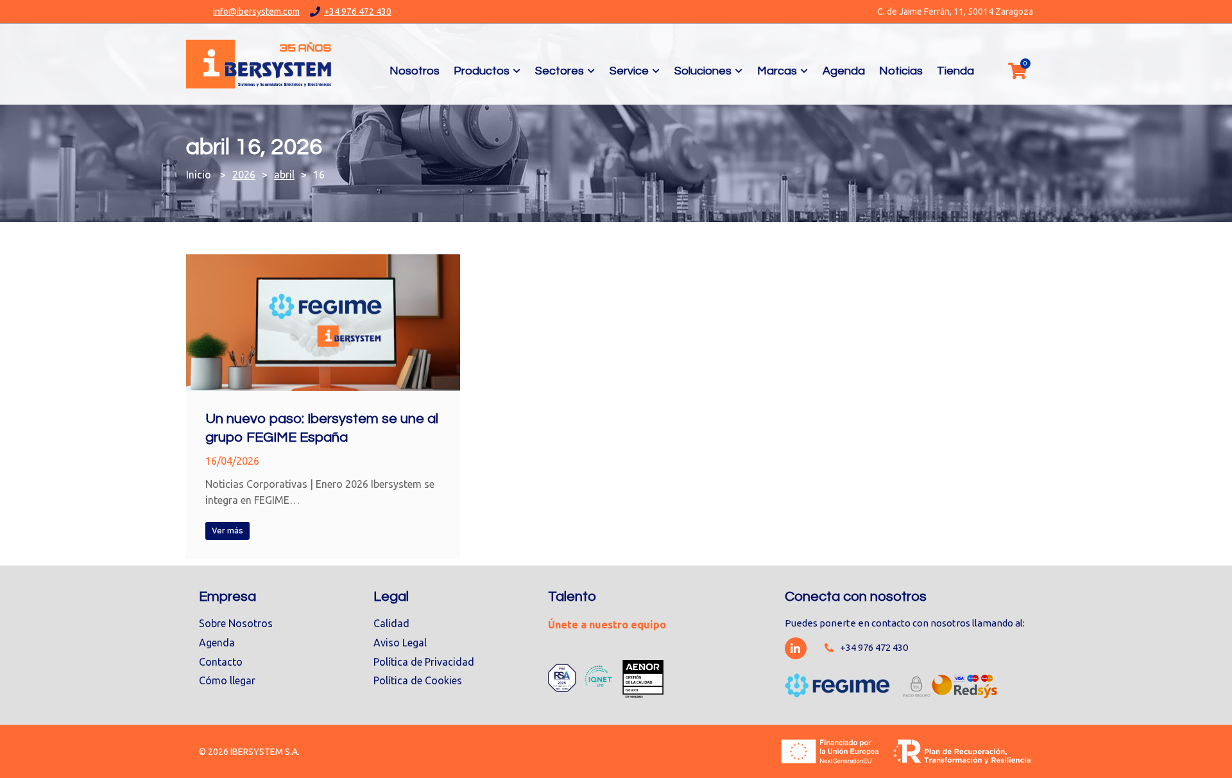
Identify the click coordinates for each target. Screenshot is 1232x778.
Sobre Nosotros (236, 623)
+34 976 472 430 (357, 11)
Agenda (217, 642)
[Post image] (323, 322)
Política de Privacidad (423, 662)
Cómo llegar (227, 680)
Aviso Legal (400, 642)
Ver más (227, 530)
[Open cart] (1017, 70)
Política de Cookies (417, 680)
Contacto (221, 662)
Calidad (391, 623)
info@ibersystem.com (256, 11)
